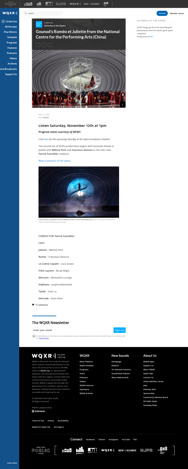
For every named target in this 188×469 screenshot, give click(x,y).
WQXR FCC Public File (41, 427)
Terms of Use (38, 420)
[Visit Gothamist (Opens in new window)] (39, 4)
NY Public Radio (150, 401)
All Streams (11, 26)
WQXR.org (45, 370)
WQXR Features (86, 385)
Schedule (12, 37)
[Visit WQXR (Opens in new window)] (75, 4)
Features (12, 47)
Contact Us (148, 377)
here (46, 139)
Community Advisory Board (155, 397)
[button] (123, 104)
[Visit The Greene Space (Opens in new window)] (105, 4)
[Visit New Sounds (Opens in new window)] (91, 4)
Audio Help (148, 373)
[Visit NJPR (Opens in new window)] (61, 4)
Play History (10, 31)
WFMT (150, 36)
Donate (162, 13)
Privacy (51, 420)
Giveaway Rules (150, 405)
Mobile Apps (148, 361)
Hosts (82, 373)
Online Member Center (153, 381)
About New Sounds (120, 377)
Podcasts (12, 53)
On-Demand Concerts (121, 369)
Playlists (115, 365)
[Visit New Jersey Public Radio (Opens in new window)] (146, 450)
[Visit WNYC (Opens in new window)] (28, 4)
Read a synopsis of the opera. (54, 160)
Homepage (116, 361)
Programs (12, 42)
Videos (13, 58)
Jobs (145, 385)
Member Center (177, 13)
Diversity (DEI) (149, 389)
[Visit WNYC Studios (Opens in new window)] (49, 4)
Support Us (11, 74)
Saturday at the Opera (55, 25)
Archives (12, 63)
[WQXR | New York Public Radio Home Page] (9, 13)
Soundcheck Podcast (121, 373)
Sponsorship (148, 393)
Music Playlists (86, 361)
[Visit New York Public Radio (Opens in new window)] (41, 450)
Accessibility (63, 420)
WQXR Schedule (86, 365)
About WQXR (149, 369)
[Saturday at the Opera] (40, 24)
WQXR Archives (86, 393)
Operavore (84, 389)
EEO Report (59, 427)
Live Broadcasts (8, 69)
